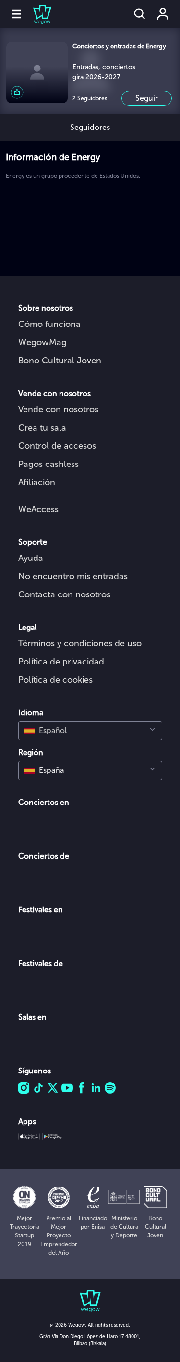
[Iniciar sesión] (162, 14)
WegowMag (42, 342)
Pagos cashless (48, 464)
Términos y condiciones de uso (80, 643)
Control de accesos (57, 446)
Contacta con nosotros (64, 594)
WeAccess (38, 509)
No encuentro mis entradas (73, 576)
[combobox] (90, 731)
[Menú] (16, 14)
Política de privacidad (61, 661)
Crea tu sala (42, 427)
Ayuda (30, 558)
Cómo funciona (49, 324)
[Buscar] (139, 14)
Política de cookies (55, 680)
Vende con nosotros (58, 409)
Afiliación (36, 482)
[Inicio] (36, 14)
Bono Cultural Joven (59, 360)
